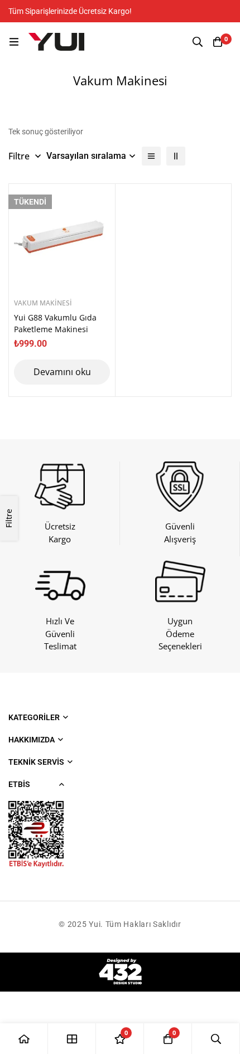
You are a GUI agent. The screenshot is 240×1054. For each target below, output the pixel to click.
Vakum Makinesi (43, 303)
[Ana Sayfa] (24, 1038)
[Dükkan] (72, 1038)
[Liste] (151, 156)
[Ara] (198, 41)
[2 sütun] (175, 156)
